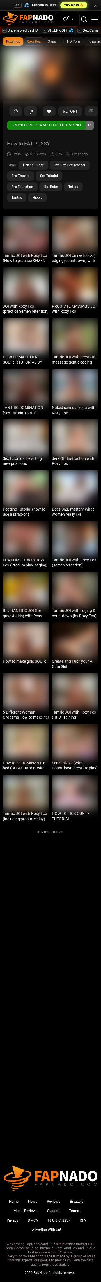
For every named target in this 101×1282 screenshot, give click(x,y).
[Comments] (91, 111)
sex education (22, 187)
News (32, 1201)
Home (14, 1201)
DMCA (33, 1220)
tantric (17, 198)
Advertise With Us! (46, 1230)
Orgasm (54, 41)
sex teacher (20, 176)
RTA (83, 1220)
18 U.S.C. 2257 (58, 1220)
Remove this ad (50, 831)
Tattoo (73, 187)
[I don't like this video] (30, 111)
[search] (84, 19)
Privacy (12, 1220)
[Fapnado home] (50, 1191)
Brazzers (77, 1201)
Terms (74, 1211)
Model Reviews (25, 1211)
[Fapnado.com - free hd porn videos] (28, 19)
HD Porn (73, 41)
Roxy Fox (13, 41)
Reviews (53, 1201)
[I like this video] (15, 111)
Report (70, 111)
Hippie (37, 198)
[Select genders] (67, 19)
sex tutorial (49, 176)
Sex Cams (88, 30)
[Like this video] (49, 111)
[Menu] (94, 19)
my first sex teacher (69, 165)
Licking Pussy (33, 165)
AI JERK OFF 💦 (58, 30)
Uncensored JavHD (20, 30)
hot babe (51, 187)
